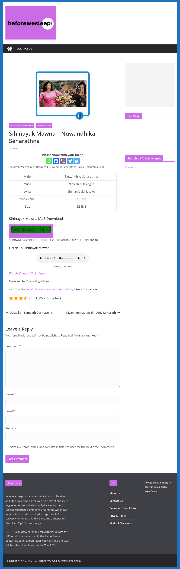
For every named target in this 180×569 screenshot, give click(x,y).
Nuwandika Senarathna (21, 125)
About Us (115, 493)
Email (10, 411)
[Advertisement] (149, 85)
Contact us (24, 48)
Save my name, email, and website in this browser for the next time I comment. (62, 447)
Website (10, 428)
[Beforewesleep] (9, 48)
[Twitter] (76, 161)
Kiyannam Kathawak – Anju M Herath (91, 313)
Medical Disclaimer (121, 523)
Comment (13, 346)
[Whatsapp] (49, 161)
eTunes (81, 199)
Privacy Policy (118, 515)
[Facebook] (56, 161)
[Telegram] (70, 161)
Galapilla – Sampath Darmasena (31, 313)
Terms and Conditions (123, 508)
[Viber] (63, 161)
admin (15, 148)
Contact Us (116, 500)
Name (10, 394)
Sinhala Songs (44, 125)
